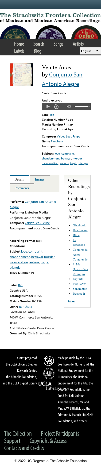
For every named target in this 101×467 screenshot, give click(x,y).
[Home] (50, 18)
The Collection (18, 433)
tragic (73, 163)
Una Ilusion (80, 230)
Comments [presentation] (22, 188)
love (57, 153)
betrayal (66, 158)
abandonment (51, 158)
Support (12, 440)
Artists (78, 43)
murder (77, 158)
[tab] (20, 179)
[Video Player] (66, 106)
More (71, 301)
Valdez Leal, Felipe (68, 136)
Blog (37, 50)
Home (19, 43)
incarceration (50, 163)
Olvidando (79, 225)
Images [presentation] (40, 179)
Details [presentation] (19, 179)
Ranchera (57, 141)
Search (38, 43)
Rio (52, 114)
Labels (19, 50)
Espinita (78, 279)
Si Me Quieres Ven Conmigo (80, 269)
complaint (67, 153)
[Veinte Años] (21, 85)
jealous (64, 163)
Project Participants (60, 433)
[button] (48, 106)
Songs (58, 43)
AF (50, 373)
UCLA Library (50, 385)
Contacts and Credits (24, 448)
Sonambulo (80, 288)
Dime (76, 235)
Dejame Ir (79, 293)
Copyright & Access (48, 440)
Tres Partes (79, 284)
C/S (50, 361)
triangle (83, 163)
